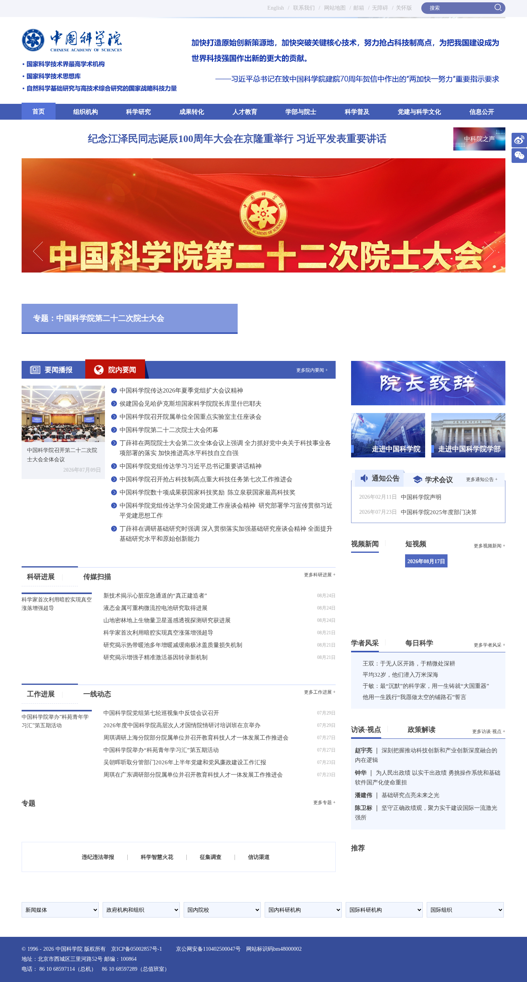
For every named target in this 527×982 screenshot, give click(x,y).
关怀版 (404, 8)
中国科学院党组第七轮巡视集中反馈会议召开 (161, 713)
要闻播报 (59, 370)
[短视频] (429, 542)
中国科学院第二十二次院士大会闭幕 (169, 430)
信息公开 (482, 111)
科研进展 (45, 577)
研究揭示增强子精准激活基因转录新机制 (155, 657)
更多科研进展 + (320, 574)
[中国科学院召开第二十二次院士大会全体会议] (63, 413)
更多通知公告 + (482, 479)
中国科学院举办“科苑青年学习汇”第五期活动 (161, 750)
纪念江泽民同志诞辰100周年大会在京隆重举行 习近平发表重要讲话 (237, 138)
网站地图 (334, 8)
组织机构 (85, 111)
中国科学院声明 (421, 497)
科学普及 (357, 111)
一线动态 (97, 694)
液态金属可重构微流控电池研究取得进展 (155, 608)
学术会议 (439, 480)
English (275, 8)
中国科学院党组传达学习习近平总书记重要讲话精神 (191, 466)
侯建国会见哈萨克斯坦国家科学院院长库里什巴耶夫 (191, 403)
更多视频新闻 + (489, 546)
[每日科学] (436, 641)
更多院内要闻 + (312, 370)
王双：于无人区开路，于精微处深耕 (409, 663)
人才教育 (245, 111)
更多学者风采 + (489, 645)
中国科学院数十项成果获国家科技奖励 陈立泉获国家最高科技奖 (208, 492)
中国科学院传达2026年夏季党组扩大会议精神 (181, 390)
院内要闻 (122, 370)
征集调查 (210, 857)
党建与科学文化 (419, 111)
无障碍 (380, 8)
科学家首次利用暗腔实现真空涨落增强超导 (158, 633)
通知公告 (386, 478)
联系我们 (304, 8)
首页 (38, 111)
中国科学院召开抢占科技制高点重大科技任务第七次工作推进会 (206, 479)
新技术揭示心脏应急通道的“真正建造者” (155, 596)
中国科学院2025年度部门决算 (439, 512)
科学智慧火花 (157, 857)
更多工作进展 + (320, 692)
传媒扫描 (97, 577)
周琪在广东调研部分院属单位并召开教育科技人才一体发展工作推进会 (193, 775)
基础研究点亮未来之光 (410, 795)
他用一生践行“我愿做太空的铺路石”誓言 (414, 697)
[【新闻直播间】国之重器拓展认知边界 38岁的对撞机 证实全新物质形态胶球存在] (482, 606)
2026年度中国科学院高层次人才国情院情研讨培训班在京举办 (181, 725)
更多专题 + (324, 802)
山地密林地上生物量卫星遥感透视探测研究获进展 (167, 620)
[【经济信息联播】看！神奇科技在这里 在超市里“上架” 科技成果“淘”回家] (482, 568)
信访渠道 (259, 857)
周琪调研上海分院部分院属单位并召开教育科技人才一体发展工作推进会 (196, 738)
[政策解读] (438, 728)
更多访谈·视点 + (488, 731)
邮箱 (358, 8)
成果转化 (191, 111)
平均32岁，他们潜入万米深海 (400, 675)
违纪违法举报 (98, 857)
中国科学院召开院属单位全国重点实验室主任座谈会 (191, 416)
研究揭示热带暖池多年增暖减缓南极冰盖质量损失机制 (172, 645)
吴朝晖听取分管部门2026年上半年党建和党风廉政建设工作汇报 (184, 762)
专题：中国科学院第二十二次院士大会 (98, 318)
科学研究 (138, 111)
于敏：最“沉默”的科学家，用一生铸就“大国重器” (426, 686)
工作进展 (45, 694)
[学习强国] (375, 862)
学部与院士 (300, 111)
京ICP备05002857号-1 (136, 949)
